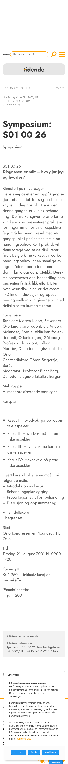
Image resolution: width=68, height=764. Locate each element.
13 (28, 88)
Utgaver (14, 88)
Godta (34, 752)
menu (62, 54)
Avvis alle (18, 752)
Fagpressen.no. (23, 739)
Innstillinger (56, 762)
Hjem (5, 88)
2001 (22, 88)
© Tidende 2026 (11, 104)
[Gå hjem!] (7, 56)
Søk (53, 54)
